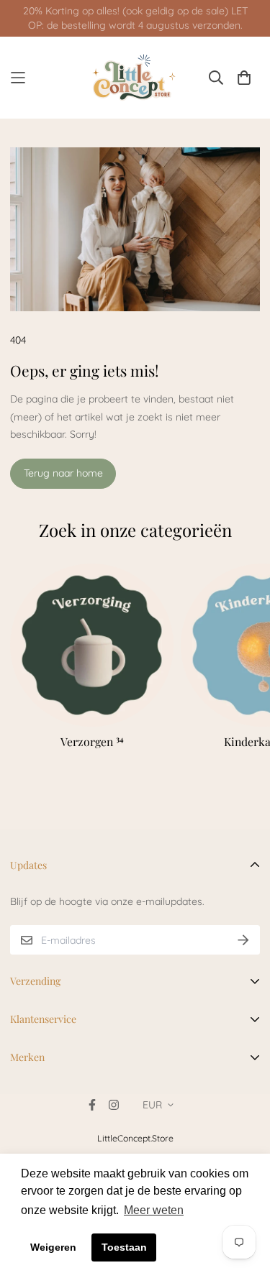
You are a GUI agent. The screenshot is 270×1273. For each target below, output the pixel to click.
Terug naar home (63, 473)
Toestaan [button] (124, 1247)
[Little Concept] (135, 78)
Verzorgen (92, 741)
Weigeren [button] (53, 1247)
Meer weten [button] (154, 1210)
